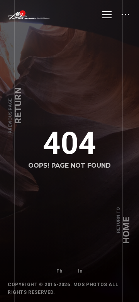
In (80, 271)
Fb (59, 271)
